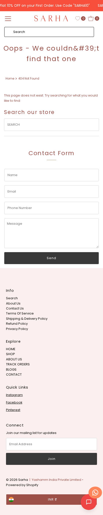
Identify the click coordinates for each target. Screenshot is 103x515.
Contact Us (15, 308)
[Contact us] (95, 493)
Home (10, 79)
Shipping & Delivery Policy (27, 318)
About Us (13, 303)
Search (12, 298)
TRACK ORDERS (18, 364)
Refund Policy (17, 323)
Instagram (14, 395)
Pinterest (13, 410)
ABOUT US (14, 359)
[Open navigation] (8, 18)
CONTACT (14, 374)
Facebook (14, 402)
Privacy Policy (17, 329)
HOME (10, 349)
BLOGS (11, 369)
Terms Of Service (20, 313)
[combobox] (49, 32)
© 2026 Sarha (17, 480)
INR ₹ (52, 499)
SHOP (10, 354)
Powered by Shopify (22, 485)
